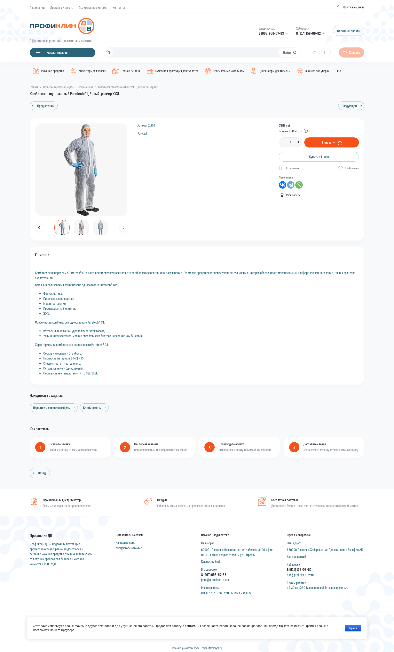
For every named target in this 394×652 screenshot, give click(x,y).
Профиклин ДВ (41, 535)
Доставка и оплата (61, 7)
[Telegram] (290, 185)
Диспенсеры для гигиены (275, 70)
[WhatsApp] (299, 185)
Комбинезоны (85, 87)
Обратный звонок (348, 30)
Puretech (142, 133)
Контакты (119, 7)
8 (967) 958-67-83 (271, 33)
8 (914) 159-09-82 (308, 33)
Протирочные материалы (228, 70)
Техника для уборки (317, 70)
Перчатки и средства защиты (58, 87)
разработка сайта (190, 648)
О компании (37, 7)
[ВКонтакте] (282, 185)
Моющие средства (52, 70)
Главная (34, 87)
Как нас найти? (210, 561)
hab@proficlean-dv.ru (300, 574)
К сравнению (292, 168)
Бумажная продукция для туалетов (176, 70)
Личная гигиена (131, 70)
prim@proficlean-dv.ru (129, 548)
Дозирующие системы (93, 7)
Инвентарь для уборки (92, 70)
